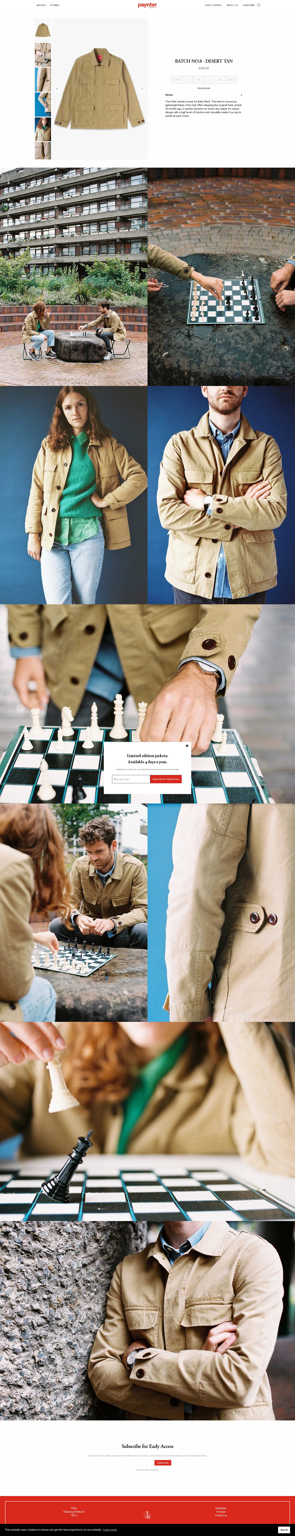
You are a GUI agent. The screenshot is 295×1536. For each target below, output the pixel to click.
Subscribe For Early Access (165, 779)
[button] (147, 758)
